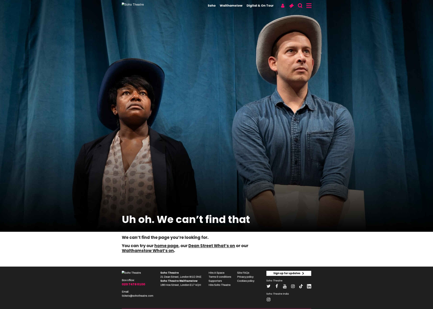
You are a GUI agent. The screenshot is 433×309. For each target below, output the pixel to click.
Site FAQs (243, 272)
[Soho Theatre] (131, 273)
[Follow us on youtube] (285, 286)
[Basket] (291, 5)
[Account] (282, 5)
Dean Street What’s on (211, 245)
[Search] (300, 5)
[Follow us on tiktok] (301, 286)
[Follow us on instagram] (293, 286)
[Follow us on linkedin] (309, 287)
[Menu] (308, 5)
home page (166, 245)
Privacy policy (245, 276)
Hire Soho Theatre (220, 284)
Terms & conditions (220, 276)
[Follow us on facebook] (277, 286)
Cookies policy (245, 280)
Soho (212, 5)
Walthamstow (231, 5)
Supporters (215, 280)
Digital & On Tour (260, 5)
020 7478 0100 (133, 284)
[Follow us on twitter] (268, 286)
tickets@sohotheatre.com (137, 295)
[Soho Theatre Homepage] (139, 5)
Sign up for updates (286, 273)
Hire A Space (216, 272)
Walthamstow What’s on (148, 250)
